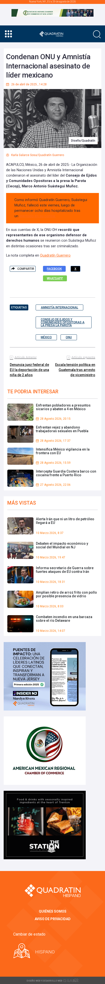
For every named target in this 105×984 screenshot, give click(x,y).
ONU (69, 337)
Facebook (54, 269)
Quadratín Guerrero (55, 255)
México (46, 337)
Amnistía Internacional (59, 307)
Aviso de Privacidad (53, 919)
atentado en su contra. (37, 216)
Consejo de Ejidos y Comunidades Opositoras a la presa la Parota (62, 322)
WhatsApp (55, 278)
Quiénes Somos (52, 911)
